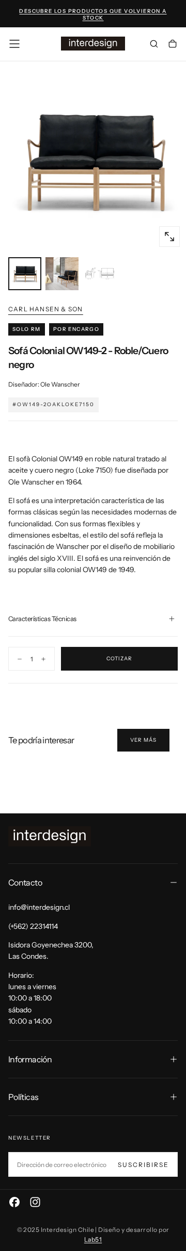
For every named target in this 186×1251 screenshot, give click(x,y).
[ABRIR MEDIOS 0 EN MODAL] (169, 236)
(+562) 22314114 (33, 926)
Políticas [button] (23, 1097)
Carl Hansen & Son (45, 309)
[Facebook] (14, 1202)
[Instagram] (35, 1202)
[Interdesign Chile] (49, 836)
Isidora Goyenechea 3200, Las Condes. (51, 950)
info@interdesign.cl (39, 907)
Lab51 (93, 1239)
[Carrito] (172, 45)
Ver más (143, 740)
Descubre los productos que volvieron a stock (92, 14)
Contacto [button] (25, 882)
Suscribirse (143, 1165)
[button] (14, 44)
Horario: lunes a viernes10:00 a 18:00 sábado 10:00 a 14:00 (32, 998)
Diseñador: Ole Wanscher (44, 384)
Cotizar (119, 658)
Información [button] (30, 1059)
